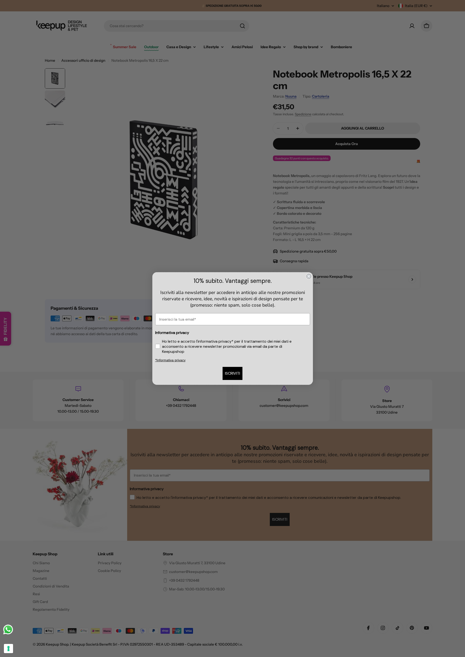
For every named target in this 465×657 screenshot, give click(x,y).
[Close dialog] (308, 276)
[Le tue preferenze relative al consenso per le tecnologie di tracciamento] (8, 648)
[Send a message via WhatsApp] (8, 629)
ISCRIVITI (232, 373)
